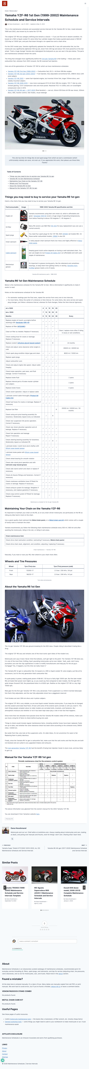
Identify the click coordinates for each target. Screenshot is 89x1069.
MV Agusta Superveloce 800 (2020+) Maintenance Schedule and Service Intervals (43, 893)
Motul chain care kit (56, 520)
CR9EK (55, 236)
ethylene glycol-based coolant (29, 343)
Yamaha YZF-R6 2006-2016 (18, 83)
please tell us (55, 986)
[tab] (42, 910)
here (37, 814)
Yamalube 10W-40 (22, 322)
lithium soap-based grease (15, 448)
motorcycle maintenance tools (20, 1019)
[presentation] (15, 875)
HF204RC (21, 326)
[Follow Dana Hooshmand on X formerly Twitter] (12, 838)
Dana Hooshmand (14, 24)
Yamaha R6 (9, 819)
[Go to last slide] (6, 123)
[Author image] (6, 24)
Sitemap (5, 1057)
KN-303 (54, 226)
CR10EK (65, 234)
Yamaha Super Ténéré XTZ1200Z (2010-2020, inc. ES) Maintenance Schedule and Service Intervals (21, 848)
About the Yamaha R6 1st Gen (20, 186)
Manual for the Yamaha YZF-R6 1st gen (23, 188)
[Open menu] (85, 3)
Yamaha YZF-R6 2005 (15, 78)
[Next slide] (82, 123)
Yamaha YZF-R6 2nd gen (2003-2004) (21, 74)
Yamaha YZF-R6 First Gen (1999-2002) (21, 71)
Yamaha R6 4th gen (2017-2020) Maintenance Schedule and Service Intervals (67, 848)
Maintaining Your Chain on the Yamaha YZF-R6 (26, 181)
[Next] (84, 887)
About (4, 1051)
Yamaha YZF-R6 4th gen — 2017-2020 (21, 90)
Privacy (4, 1048)
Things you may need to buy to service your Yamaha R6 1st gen (32, 176)
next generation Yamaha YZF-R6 (19, 748)
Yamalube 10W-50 (39, 216)
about (61, 974)
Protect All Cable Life (52, 253)
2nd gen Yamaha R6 (49, 59)
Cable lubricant (11, 253)
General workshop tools (13, 1022)
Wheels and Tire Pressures (19, 183)
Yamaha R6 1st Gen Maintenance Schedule (25, 179)
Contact (5, 1054)
